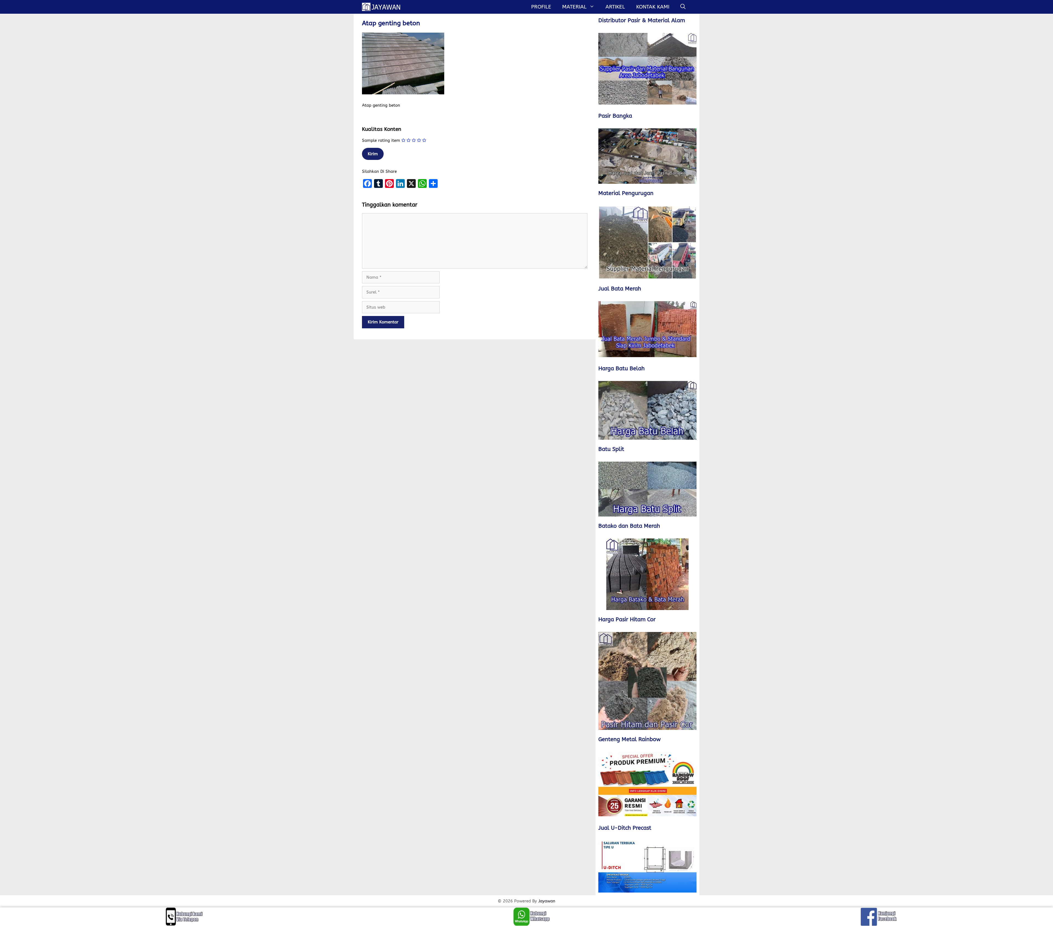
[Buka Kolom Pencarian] (683, 7)
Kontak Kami (652, 7)
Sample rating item (381, 140)
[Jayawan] (383, 7)
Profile (541, 7)
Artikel (615, 7)
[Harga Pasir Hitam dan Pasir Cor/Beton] (647, 681)
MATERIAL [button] (574, 7)
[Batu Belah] (647, 410)
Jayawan (546, 901)
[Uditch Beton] (647, 866)
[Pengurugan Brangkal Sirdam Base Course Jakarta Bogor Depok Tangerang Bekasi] (647, 243)
